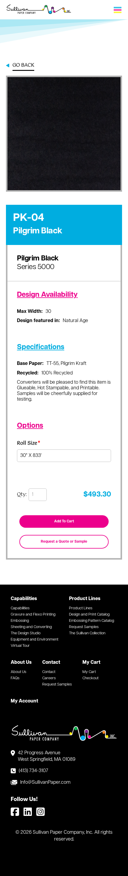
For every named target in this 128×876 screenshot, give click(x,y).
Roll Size (28, 444)
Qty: (22, 494)
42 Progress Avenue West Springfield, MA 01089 (46, 756)
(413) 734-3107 (33, 771)
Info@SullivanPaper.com (45, 782)
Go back (23, 65)
